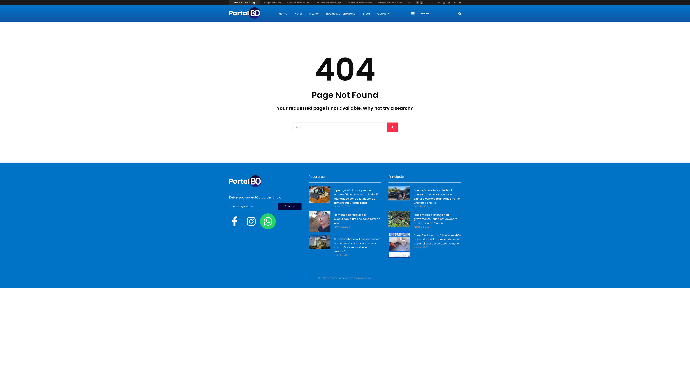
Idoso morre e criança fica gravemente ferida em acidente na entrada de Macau (435, 219)
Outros (382, 13)
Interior (314, 13)
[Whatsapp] (268, 221)
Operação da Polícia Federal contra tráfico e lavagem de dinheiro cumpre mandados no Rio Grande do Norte (437, 196)
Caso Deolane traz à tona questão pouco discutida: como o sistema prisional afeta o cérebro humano (437, 239)
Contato (290, 206)
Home (283, 13)
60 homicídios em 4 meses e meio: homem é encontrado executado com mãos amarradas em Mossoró (357, 245)
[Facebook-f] (234, 221)
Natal (298, 13)
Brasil (366, 13)
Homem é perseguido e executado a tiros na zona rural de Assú (357, 219)
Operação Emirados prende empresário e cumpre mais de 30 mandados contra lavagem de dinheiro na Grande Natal (356, 196)
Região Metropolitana (340, 13)
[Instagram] (251, 221)
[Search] (459, 13)
